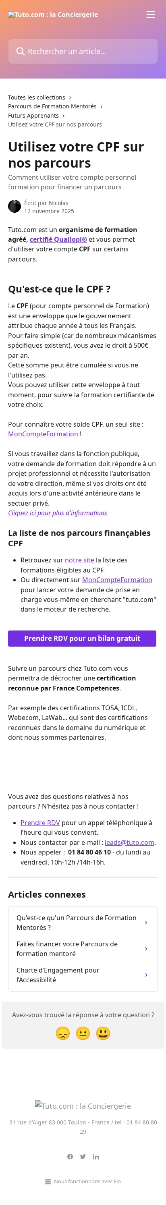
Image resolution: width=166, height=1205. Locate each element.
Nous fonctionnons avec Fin (87, 1181)
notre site (79, 560)
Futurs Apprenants (33, 115)
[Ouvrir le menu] (150, 14)
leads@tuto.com (129, 842)
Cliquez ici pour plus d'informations (57, 512)
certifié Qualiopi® (58, 239)
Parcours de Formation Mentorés (52, 106)
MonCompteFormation (43, 433)
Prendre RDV (40, 822)
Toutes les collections (36, 97)
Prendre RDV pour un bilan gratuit (82, 638)
